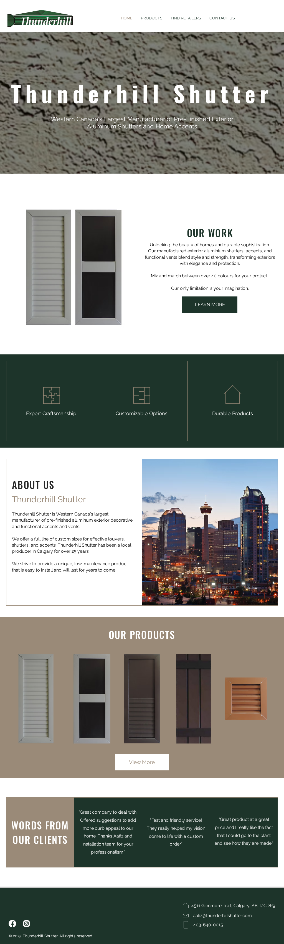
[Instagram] (26, 923)
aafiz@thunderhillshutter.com (222, 915)
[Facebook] (12, 923)
